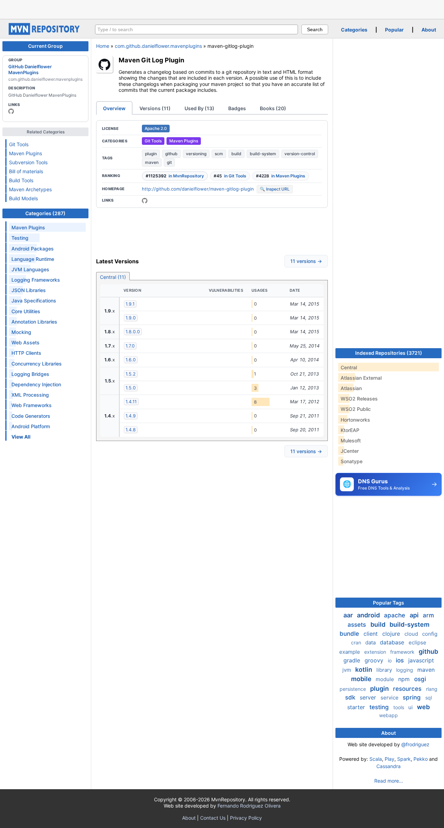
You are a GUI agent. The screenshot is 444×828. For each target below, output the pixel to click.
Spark (404, 759)
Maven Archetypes (30, 189)
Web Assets (25, 342)
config (429, 634)
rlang (431, 689)
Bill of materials (26, 171)
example (350, 652)
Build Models (23, 198)
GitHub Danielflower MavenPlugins (30, 69)
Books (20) (273, 108)
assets (358, 624)
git (169, 162)
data (371, 642)
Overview (114, 108)
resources (408, 688)
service (390, 697)
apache (395, 615)
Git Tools (18, 144)
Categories (354, 30)
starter (357, 707)
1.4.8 (131, 429)
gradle (352, 660)
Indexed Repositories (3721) (388, 353)
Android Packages (32, 249)
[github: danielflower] (11, 111)
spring (412, 697)
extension (375, 652)
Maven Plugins (25, 153)
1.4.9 (131, 416)
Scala (375, 759)
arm (428, 615)
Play (389, 759)
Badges (237, 108)
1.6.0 (131, 359)
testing (380, 707)
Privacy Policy (246, 818)
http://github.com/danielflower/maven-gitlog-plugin (198, 189)
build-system (263, 153)
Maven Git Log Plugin (151, 60)
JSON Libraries (28, 290)
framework (403, 652)
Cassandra (388, 766)
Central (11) (113, 277)
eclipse (417, 642)
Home (102, 46)
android (369, 615)
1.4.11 (131, 401)
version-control (299, 153)
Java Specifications (33, 300)
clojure (392, 633)
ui (411, 707)
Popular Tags (388, 603)
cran (356, 642)
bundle (350, 633)
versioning (196, 153)
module (385, 679)
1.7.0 (130, 346)
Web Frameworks (31, 405)
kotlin (364, 669)
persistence (353, 689)
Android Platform (30, 426)
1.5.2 (131, 374)
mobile (362, 678)
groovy (375, 660)
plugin (151, 153)
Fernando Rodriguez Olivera (249, 806)
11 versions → (306, 261)
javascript (421, 660)
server (369, 697)
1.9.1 (130, 304)
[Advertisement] (222, 8)
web (423, 707)
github (171, 153)
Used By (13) (199, 108)
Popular (394, 30)
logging (405, 670)
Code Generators (30, 416)
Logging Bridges (30, 374)
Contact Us (212, 818)
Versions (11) (155, 108)
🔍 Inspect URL (275, 189)
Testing (19, 238)
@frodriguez (415, 744)
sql (428, 698)
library (384, 670)
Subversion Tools (28, 162)
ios (400, 660)
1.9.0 (131, 317)
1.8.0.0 (133, 331)
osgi (420, 679)
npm (404, 679)
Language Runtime (32, 259)
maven (152, 162)
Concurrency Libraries (36, 364)
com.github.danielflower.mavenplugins (158, 46)
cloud (411, 634)
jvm (347, 670)
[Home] (45, 33)
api (415, 615)
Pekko (420, 759)
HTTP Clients (26, 353)
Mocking (21, 332)
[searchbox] (196, 29)
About (428, 30)
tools (399, 707)
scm (219, 153)
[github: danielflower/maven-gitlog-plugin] (144, 200)
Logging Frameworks (35, 280)
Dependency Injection (36, 384)
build (236, 153)
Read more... (388, 781)
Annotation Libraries (34, 322)
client (371, 633)
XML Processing (30, 395)
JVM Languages (30, 269)
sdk (351, 697)
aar (348, 615)
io (390, 660)
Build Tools (21, 180)
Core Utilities (25, 311)
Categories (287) (45, 213)
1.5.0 (131, 387)
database (393, 642)
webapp (388, 715)
